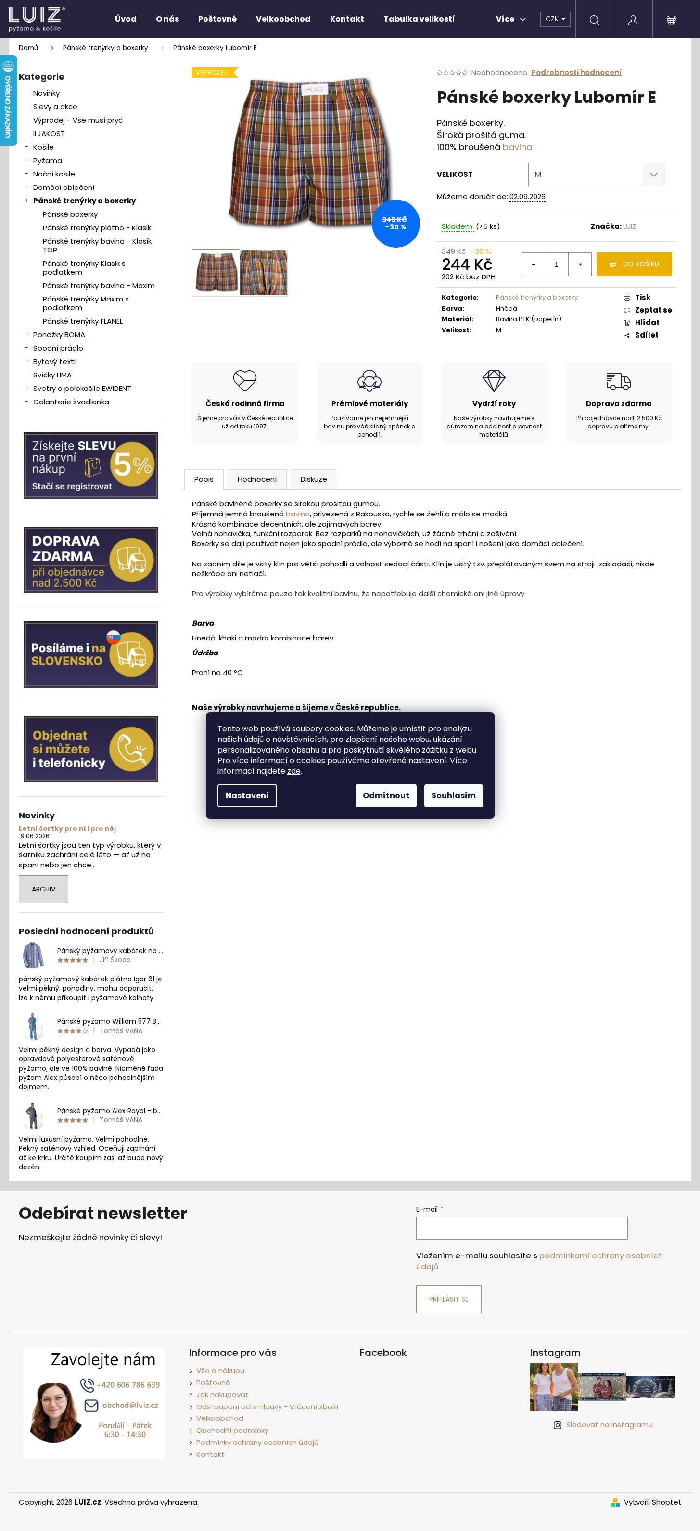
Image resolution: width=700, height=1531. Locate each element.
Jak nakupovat (222, 1395)
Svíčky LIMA (52, 375)
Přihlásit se (449, 1299)
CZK (553, 19)
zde (294, 771)
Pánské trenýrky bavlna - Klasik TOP (97, 245)
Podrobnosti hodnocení (576, 72)
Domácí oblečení (63, 187)
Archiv (43, 889)
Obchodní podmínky (232, 1430)
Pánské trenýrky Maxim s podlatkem (86, 303)
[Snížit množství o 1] (533, 264)
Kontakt (210, 1454)
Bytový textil (55, 361)
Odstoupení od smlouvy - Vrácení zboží (267, 1407)
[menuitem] (125, 19)
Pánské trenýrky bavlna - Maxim (99, 285)
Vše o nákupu (220, 1371)
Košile (43, 147)
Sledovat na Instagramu (609, 1424)
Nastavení (247, 795)
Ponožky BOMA (59, 334)
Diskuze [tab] (314, 479)
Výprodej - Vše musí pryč (78, 120)
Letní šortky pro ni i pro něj (67, 828)
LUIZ (629, 226)
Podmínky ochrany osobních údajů (257, 1442)
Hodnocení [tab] (257, 479)
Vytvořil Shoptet (653, 1502)
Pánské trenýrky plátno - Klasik (97, 228)
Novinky (46, 93)
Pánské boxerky (70, 214)
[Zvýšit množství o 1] (579, 264)
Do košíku (641, 264)
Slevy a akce (55, 106)
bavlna (517, 147)
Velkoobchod (219, 1418)
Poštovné (213, 1383)
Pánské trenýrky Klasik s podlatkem (84, 267)
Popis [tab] (204, 479)
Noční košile (54, 174)
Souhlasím (454, 795)
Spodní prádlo (58, 348)
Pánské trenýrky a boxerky (84, 201)
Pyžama (47, 160)
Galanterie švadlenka (71, 402)
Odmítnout (386, 795)
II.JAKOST (49, 133)
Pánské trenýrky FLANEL (83, 321)
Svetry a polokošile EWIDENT (82, 388)
